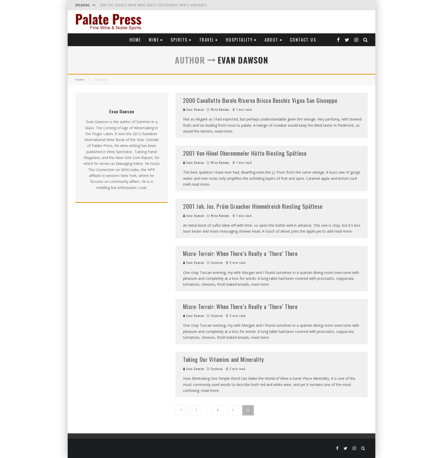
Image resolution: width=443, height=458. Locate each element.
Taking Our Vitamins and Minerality (223, 359)
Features (217, 262)
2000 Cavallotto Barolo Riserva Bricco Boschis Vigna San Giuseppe (260, 100)
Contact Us (303, 40)
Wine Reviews (220, 109)
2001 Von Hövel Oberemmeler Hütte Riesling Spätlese (245, 153)
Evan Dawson (194, 109)
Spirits (179, 40)
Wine (154, 40)
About (271, 40)
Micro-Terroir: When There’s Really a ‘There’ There (240, 253)
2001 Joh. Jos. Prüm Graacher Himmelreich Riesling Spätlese (253, 206)
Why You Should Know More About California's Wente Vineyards (153, 5)
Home (135, 40)
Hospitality (239, 40)
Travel (206, 40)
